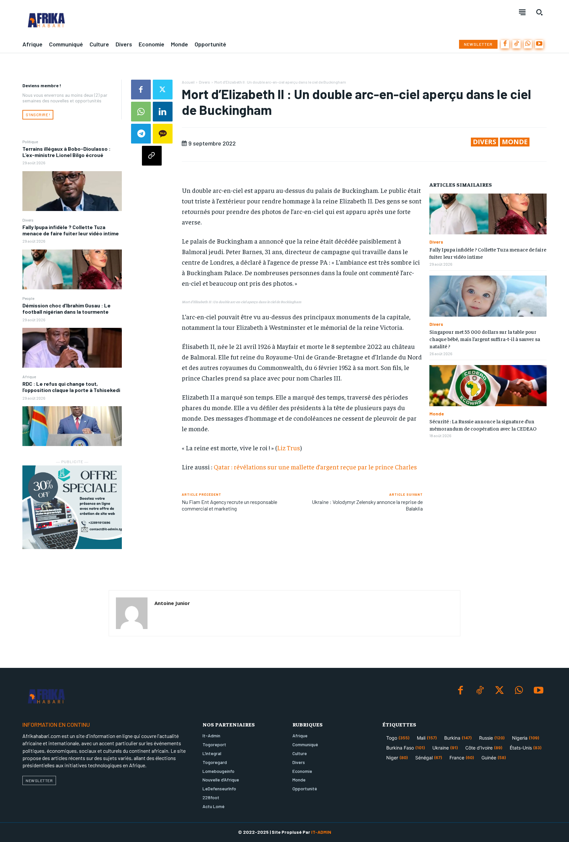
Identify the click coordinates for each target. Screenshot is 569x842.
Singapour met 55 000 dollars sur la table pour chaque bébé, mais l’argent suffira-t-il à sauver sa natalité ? (484, 339)
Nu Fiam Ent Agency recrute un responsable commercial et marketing (229, 505)
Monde (515, 142)
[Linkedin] (163, 111)
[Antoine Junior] (132, 613)
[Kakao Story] (163, 134)
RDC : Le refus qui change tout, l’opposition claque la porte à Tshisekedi (71, 387)
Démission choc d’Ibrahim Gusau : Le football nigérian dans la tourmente (66, 308)
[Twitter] (163, 89)
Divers (28, 220)
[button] (539, 12)
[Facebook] (505, 44)
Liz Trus (288, 447)
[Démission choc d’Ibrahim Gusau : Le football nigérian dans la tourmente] (72, 348)
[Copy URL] (152, 156)
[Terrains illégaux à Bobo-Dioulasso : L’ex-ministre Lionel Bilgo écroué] (72, 191)
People (28, 298)
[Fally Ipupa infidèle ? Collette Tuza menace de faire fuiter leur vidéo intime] (72, 269)
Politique (30, 141)
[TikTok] (516, 44)
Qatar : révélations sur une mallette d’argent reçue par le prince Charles (315, 466)
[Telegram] (141, 134)
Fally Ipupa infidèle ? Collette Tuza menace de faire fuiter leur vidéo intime (70, 230)
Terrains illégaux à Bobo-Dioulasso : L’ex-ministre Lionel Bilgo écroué (66, 151)
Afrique (29, 376)
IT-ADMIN (321, 832)
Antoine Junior (172, 603)
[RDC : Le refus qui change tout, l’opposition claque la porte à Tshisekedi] (72, 426)
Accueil (188, 82)
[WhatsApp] (528, 44)
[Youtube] (539, 44)
